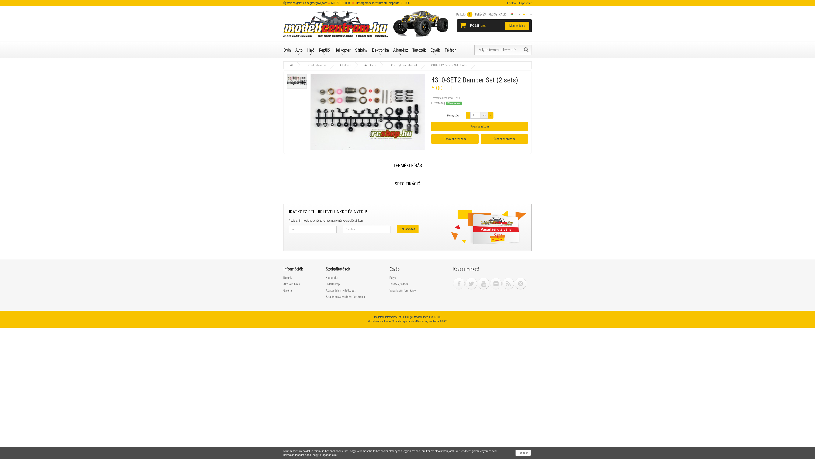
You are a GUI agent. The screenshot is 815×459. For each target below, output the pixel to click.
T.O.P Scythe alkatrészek (403, 65)
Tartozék (419, 50)
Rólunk (287, 278)
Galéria (287, 290)
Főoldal (511, 3)
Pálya (392, 278)
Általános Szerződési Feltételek (345, 297)
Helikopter (342, 50)
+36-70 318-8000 (340, 3)
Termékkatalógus (316, 65)
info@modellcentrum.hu (372, 3)
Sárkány (361, 50)
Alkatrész (400, 50)
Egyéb (435, 50)
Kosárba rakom (480, 126)
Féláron (450, 50)
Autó (299, 50)
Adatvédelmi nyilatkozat (341, 290)
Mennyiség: (453, 115)
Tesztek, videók (399, 284)
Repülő (324, 50)
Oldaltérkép (333, 284)
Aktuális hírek (291, 284)
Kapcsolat (525, 3)
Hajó (310, 50)
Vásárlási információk (402, 290)
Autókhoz (370, 65)
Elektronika (380, 50)
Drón (287, 50)
